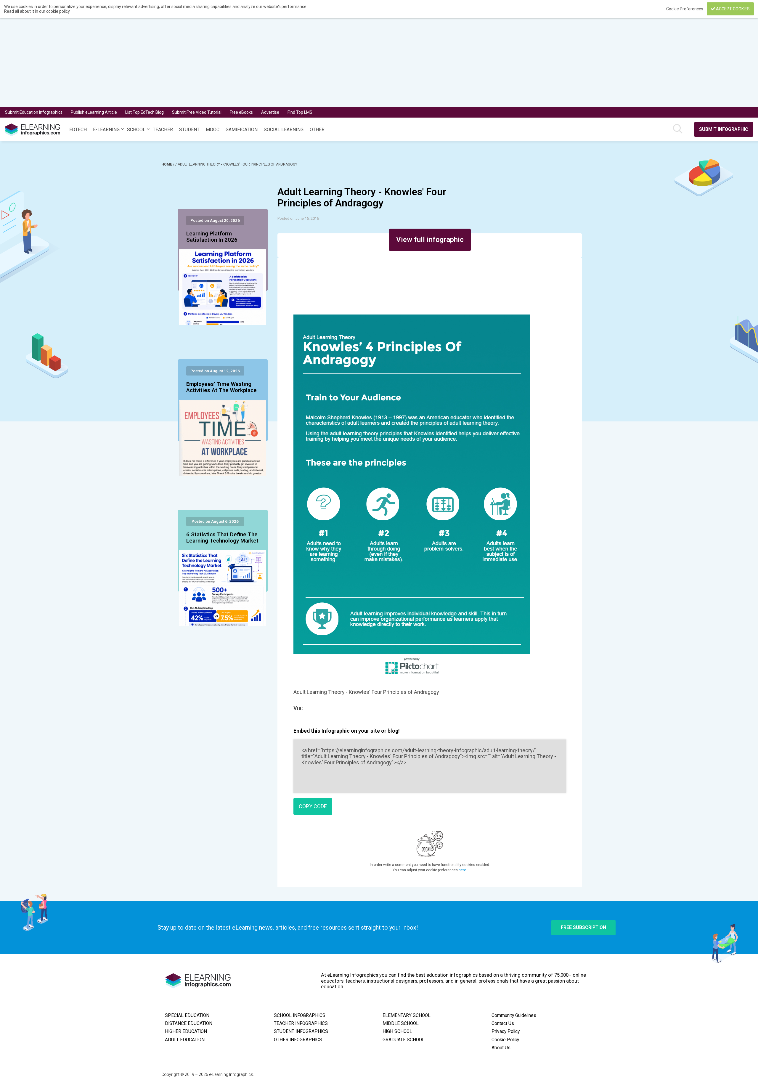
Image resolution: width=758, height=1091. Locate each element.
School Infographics (299, 1015)
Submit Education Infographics (33, 112)
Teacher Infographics (301, 1023)
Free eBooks (241, 112)
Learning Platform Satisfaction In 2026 (211, 237)
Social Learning (283, 129)
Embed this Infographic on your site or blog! (346, 731)
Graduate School (404, 1039)
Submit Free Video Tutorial (196, 112)
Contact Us (503, 1023)
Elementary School (407, 1015)
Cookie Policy (505, 1039)
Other (317, 129)
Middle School (401, 1023)
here (462, 870)
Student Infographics (301, 1031)
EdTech (78, 129)
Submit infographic (723, 129)
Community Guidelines (514, 1015)
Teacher (163, 129)
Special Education (187, 1015)
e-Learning (106, 129)
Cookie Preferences (685, 9)
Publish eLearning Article (94, 112)
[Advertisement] (360, 62)
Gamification (242, 129)
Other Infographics (298, 1039)
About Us (501, 1047)
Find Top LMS (300, 112)
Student (189, 129)
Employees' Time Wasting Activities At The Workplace (221, 387)
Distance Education (188, 1023)
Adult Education (185, 1039)
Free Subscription (583, 927)
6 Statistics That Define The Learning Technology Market (222, 538)
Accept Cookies (732, 9)
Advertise (270, 112)
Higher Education (186, 1031)
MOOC (212, 129)
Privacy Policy (506, 1031)
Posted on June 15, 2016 (298, 218)
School (136, 129)
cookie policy (58, 11)
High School (397, 1031)
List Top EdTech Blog (144, 112)
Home (167, 164)
